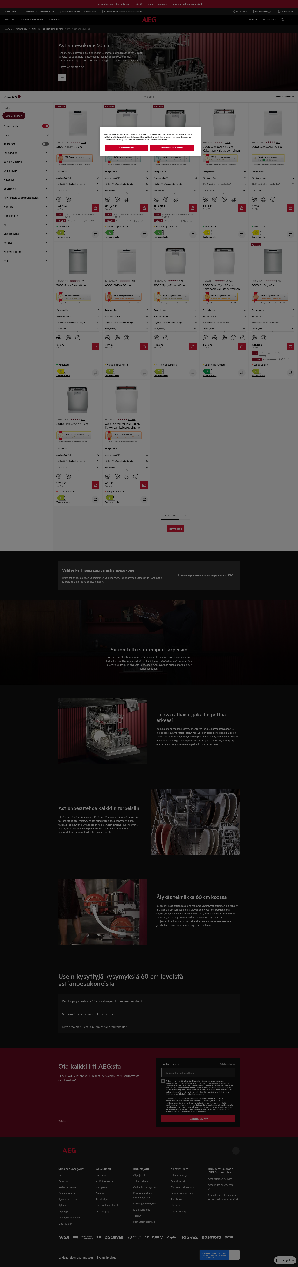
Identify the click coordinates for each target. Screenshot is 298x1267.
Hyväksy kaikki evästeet (172, 148)
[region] (150, 141)
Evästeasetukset (126, 148)
